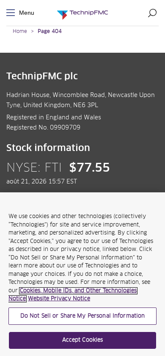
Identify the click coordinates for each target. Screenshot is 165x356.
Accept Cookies (82, 340)
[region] (82, 274)
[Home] (82, 13)
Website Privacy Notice (59, 299)
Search (152, 12)
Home (20, 31)
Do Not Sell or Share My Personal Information (82, 316)
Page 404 (50, 31)
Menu (12, 13)
